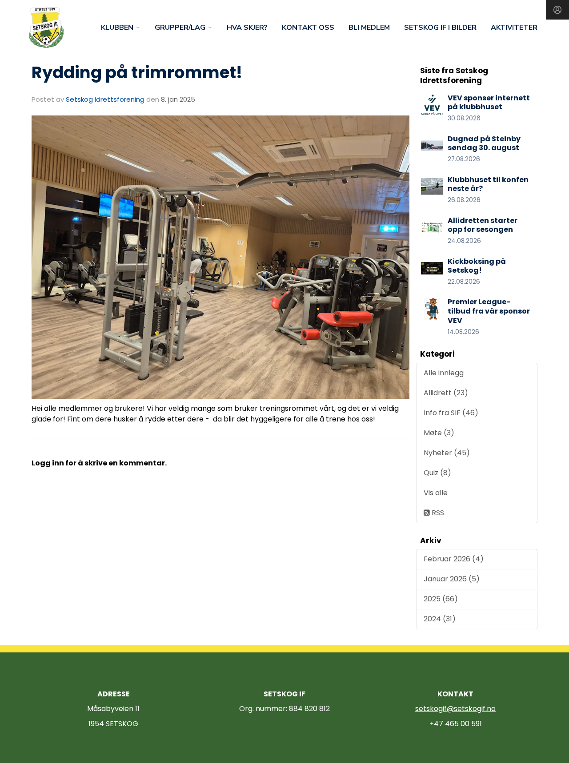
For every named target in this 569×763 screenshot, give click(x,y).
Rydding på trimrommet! (137, 72)
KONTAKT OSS (308, 27)
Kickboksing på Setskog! (477, 266)
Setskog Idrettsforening (105, 99)
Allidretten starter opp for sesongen (482, 225)
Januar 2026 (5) (452, 579)
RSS (437, 513)
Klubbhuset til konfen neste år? (488, 184)
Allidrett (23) (446, 393)
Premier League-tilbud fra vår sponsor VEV (489, 311)
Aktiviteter (514, 27)
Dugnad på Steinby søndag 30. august (484, 143)
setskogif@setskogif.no (455, 708)
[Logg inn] (557, 10)
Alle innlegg (444, 373)
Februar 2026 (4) (454, 559)
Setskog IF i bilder (440, 27)
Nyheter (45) (447, 453)
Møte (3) (439, 433)
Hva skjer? (247, 27)
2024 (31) (440, 619)
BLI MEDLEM (369, 27)
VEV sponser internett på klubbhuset (489, 102)
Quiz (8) (437, 473)
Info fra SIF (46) (451, 413)
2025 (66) (441, 599)
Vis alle (436, 493)
